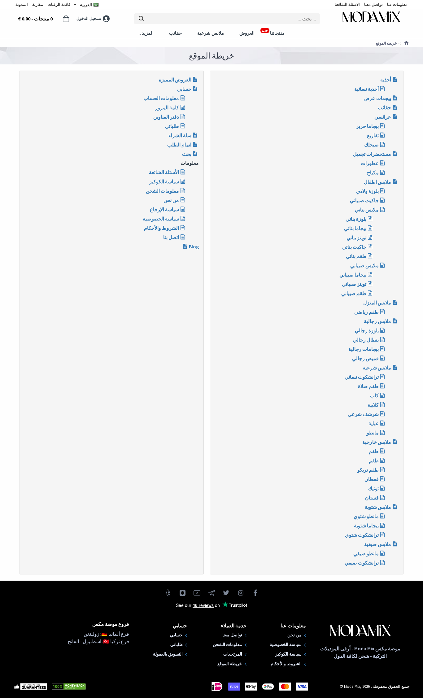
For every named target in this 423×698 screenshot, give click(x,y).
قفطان (371, 479)
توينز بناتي (356, 237)
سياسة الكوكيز (164, 181)
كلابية (373, 405)
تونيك (373, 488)
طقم (374, 451)
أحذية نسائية (366, 89)
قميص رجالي (365, 358)
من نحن (171, 200)
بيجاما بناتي (355, 228)
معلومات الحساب (161, 98)
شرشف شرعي (363, 414)
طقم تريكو (368, 470)
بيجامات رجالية (363, 349)
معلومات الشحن (162, 191)
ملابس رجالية (377, 321)
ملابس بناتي (367, 210)
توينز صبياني (354, 284)
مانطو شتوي (366, 516)
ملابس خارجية (376, 442)
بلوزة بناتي (356, 219)
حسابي (184, 89)
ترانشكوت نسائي (362, 377)
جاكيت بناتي (354, 247)
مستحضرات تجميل (372, 154)
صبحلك (371, 145)
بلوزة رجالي (367, 330)
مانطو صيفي (366, 553)
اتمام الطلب (179, 145)
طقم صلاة (368, 386)
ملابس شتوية (378, 507)
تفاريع (373, 135)
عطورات (370, 163)
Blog (194, 246)
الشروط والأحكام (161, 228)
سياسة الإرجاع (164, 209)
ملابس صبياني (364, 265)
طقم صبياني (353, 293)
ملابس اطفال (377, 182)
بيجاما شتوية (366, 525)
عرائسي (382, 117)
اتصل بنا (171, 237)
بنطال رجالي (366, 340)
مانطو (373, 433)
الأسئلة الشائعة (164, 172)
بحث (186, 154)
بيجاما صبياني (352, 275)
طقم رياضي (366, 312)
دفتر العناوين (166, 117)
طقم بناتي (356, 256)
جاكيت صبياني (364, 200)
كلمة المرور (167, 107)
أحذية (385, 79)
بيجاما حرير (367, 126)
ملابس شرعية (377, 367)
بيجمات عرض (377, 98)
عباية (373, 423)
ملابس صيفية (377, 544)
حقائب (384, 107)
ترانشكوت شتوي (362, 535)
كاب (374, 395)
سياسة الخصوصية (161, 219)
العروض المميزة (175, 79)
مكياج (373, 172)
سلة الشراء (179, 135)
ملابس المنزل (377, 302)
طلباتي (172, 126)
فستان (372, 498)
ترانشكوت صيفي (362, 563)
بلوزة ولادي (367, 191)
